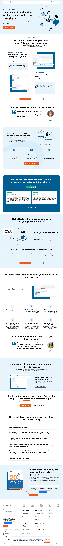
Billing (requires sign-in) (25, 529)
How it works (23, 2)
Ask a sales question (7, 536)
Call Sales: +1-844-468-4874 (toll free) (10, 534)
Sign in (49, 2)
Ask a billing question (7, 539)
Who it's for (28, 2)
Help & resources (42, 2)
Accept (47, 542)
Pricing (37, 2)
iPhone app (31, 326)
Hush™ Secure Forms (50, 158)
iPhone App (24, 516)
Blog (23, 525)
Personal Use (37, 519)
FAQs (9, 328)
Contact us (56, 2)
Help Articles (24, 526)
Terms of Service (37, 525)
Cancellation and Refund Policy (39, 529)
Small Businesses (37, 516)
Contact (49, 516)
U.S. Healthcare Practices (39, 513)
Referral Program (50, 513)
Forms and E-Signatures (25, 513)
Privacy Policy (37, 526)
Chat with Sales (7, 533)
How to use (33, 2)
